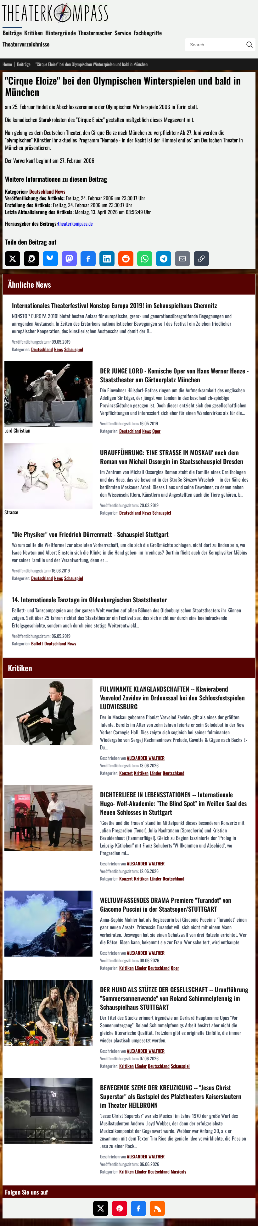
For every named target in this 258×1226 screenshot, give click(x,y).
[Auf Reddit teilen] (125, 258)
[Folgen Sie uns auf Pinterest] (119, 1208)
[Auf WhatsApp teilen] (144, 258)
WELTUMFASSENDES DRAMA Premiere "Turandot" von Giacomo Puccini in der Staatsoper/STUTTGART (165, 904)
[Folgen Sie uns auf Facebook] (138, 1208)
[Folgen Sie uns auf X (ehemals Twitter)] (100, 1208)
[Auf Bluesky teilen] (50, 258)
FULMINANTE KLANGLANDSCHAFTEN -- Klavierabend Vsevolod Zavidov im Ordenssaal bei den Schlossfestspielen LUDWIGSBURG (172, 697)
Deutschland (41, 191)
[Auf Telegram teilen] (163, 258)
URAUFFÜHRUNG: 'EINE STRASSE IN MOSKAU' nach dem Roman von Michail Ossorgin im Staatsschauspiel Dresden (171, 457)
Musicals (178, 1171)
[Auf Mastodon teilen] (69, 258)
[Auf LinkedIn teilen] (107, 258)
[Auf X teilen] (12, 258)
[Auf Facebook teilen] (88, 258)
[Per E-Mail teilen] (182, 258)
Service (123, 33)
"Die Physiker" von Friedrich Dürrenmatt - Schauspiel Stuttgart (90, 534)
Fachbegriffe (147, 33)
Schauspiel (73, 349)
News (60, 191)
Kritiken (33, 33)
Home (7, 64)
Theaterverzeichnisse (26, 44)
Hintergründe (60, 33)
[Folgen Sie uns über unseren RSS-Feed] (157, 1208)
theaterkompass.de (75, 223)
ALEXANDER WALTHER (146, 757)
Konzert (126, 773)
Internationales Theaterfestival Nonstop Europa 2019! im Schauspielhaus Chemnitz (114, 305)
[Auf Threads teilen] (31, 258)
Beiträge (12, 33)
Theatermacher (95, 33)
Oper (156, 431)
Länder (155, 773)
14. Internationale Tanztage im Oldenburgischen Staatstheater (89, 599)
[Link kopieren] (201, 258)
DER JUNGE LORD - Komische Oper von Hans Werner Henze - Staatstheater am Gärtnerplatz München (174, 375)
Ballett (37, 643)
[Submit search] (249, 44)
